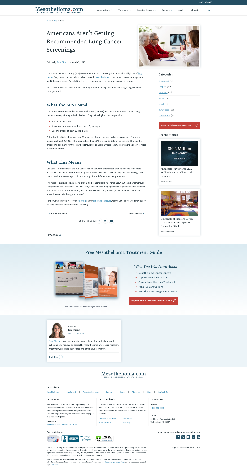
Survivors (163, 92)
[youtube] (198, 437)
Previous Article (59, 213)
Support (166, 10)
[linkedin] (188, 437)
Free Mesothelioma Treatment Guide (179, 125)
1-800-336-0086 (157, 408)
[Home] (123, 374)
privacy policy (118, 462)
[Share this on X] (105, 220)
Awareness (164, 110)
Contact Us (163, 392)
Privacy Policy (105, 422)
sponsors (54, 464)
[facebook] (178, 437)
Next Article (135, 213)
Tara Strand (62, 62)
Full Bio (53, 357)
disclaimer (108, 462)
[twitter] (193, 437)
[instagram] (183, 437)
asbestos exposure (102, 200)
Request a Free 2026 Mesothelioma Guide (151, 300)
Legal (180, 10)
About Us (195, 10)
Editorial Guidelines (107, 418)
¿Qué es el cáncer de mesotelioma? (62, 424)
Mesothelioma (103, 10)
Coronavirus (164, 116)
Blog (55, 21)
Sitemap (126, 422)
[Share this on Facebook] (99, 220)
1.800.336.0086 (205, 2)
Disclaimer (127, 418)
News (62, 21)
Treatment (123, 10)
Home (49, 21)
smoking (82, 200)
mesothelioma (102, 77)
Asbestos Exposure (145, 10)
